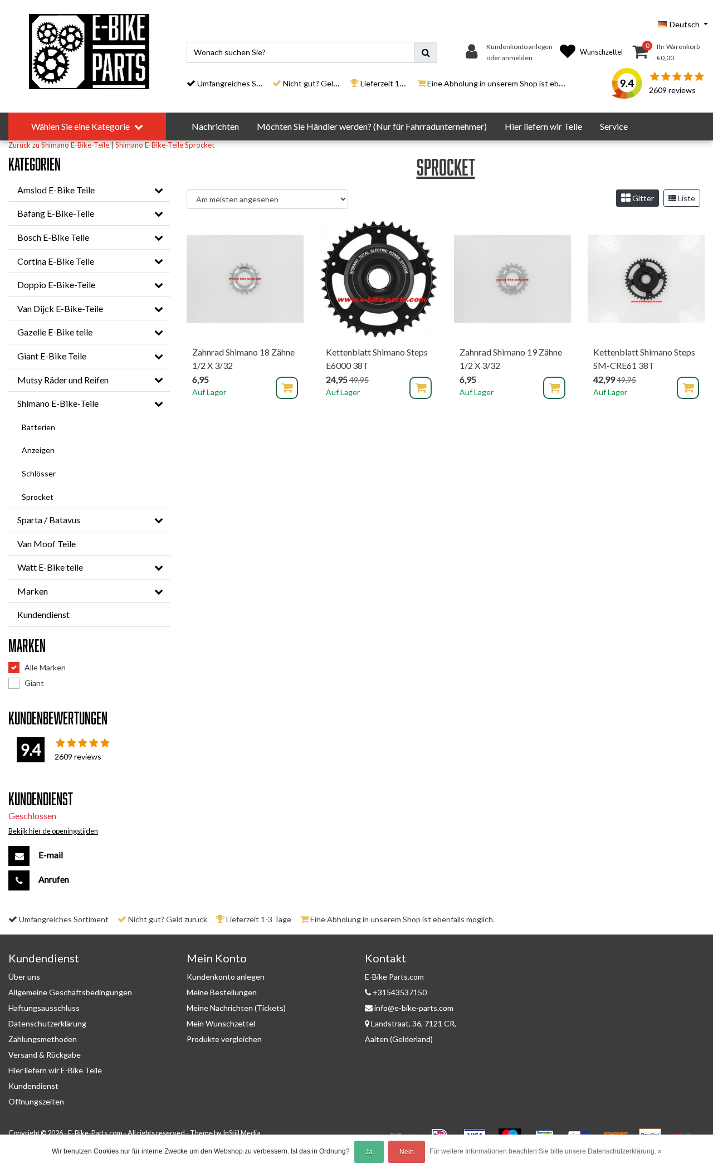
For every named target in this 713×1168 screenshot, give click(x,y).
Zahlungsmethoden (42, 1039)
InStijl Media (242, 1132)
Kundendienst (33, 1086)
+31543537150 (399, 992)
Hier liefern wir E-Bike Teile (55, 1070)
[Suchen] (426, 52)
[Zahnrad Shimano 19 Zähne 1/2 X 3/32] (512, 278)
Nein (406, 1152)
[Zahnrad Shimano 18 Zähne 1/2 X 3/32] (245, 278)
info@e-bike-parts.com (413, 1008)
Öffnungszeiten (36, 1101)
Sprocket (199, 144)
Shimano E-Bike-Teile (149, 144)
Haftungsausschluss (44, 1008)
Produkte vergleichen (224, 1039)
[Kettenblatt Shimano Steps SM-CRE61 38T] (646, 278)
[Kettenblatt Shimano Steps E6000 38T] (378, 278)
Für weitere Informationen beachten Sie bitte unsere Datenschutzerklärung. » (545, 1151)
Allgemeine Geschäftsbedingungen (70, 992)
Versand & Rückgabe (44, 1054)
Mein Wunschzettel (221, 1023)
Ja (369, 1152)
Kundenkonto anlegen (226, 976)
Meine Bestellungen (222, 992)
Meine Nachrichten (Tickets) (236, 1008)
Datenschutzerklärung (47, 1023)
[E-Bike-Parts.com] (89, 51)
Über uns (24, 976)
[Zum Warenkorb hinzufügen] (287, 388)
